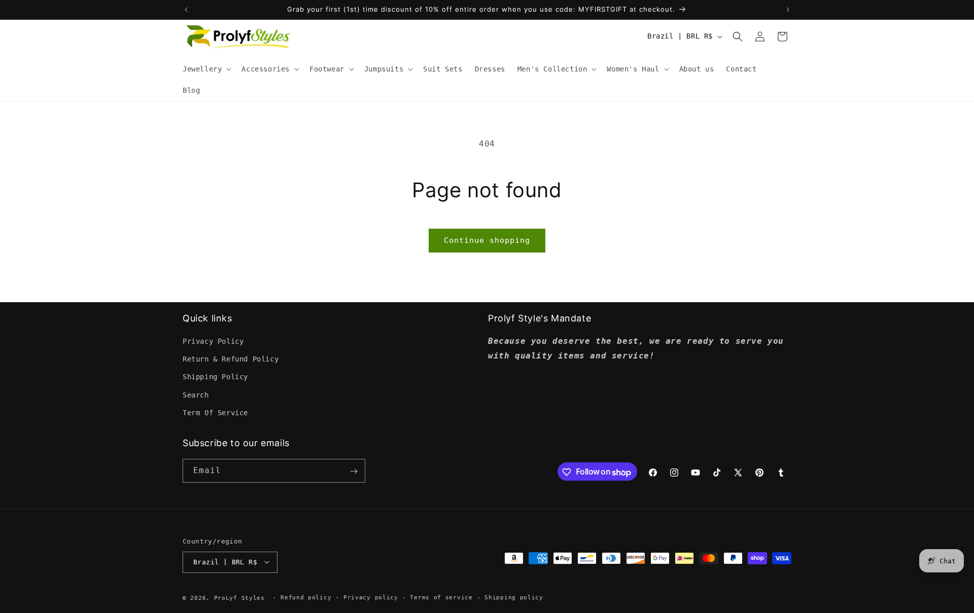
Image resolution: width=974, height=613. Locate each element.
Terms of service (441, 597)
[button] (206, 69)
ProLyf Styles (239, 597)
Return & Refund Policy (231, 359)
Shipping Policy (215, 377)
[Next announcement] (788, 9)
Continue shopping (487, 240)
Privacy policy (370, 597)
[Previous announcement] (186, 9)
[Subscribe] (353, 471)
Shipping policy (513, 597)
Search (196, 395)
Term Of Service (215, 413)
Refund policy (306, 597)
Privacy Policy (213, 341)
